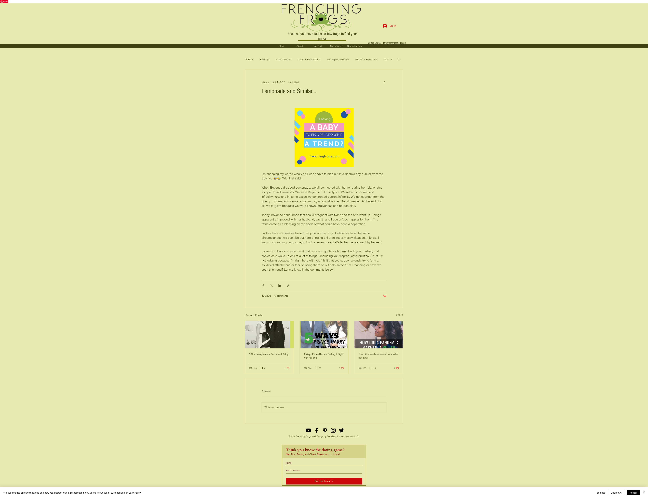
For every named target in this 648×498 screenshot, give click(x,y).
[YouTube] (308, 430)
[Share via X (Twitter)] (271, 285)
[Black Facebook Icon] (316, 430)
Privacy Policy (133, 492)
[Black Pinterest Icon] (325, 430)
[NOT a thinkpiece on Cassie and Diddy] (269, 334)
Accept (633, 492)
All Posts (249, 59)
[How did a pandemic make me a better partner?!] (378, 334)
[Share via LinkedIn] (279, 285)
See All (399, 314)
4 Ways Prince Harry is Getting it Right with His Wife (323, 356)
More (386, 59)
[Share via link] (288, 285)
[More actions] (384, 82)
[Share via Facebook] (263, 285)
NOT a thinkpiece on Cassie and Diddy (268, 354)
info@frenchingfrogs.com (394, 42)
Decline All (616, 492)
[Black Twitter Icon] (341, 430)
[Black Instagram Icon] (333, 430)
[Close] (644, 492)
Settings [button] (601, 492)
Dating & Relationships (309, 59)
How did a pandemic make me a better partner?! (378, 356)
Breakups (265, 59)
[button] (399, 59)
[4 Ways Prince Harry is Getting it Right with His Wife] (324, 334)
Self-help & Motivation (338, 59)
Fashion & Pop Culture (366, 59)
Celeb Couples (283, 59)
